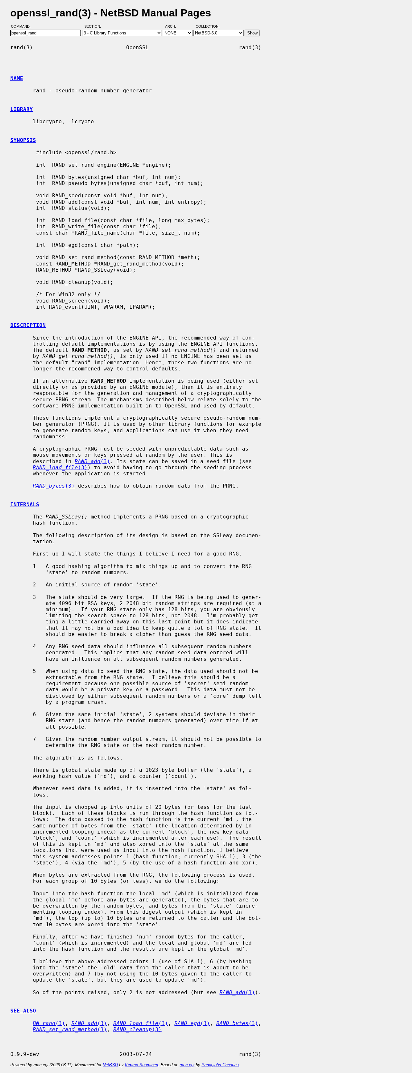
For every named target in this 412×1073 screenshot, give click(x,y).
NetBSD (110, 1064)
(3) (92, 461)
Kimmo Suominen (141, 1064)
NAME (16, 78)
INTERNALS (24, 504)
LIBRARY (21, 109)
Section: (94, 27)
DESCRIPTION (28, 325)
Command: (22, 27)
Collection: (208, 27)
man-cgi (187, 1064)
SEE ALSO (23, 1011)
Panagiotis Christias (220, 1064)
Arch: (173, 27)
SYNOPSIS (23, 140)
